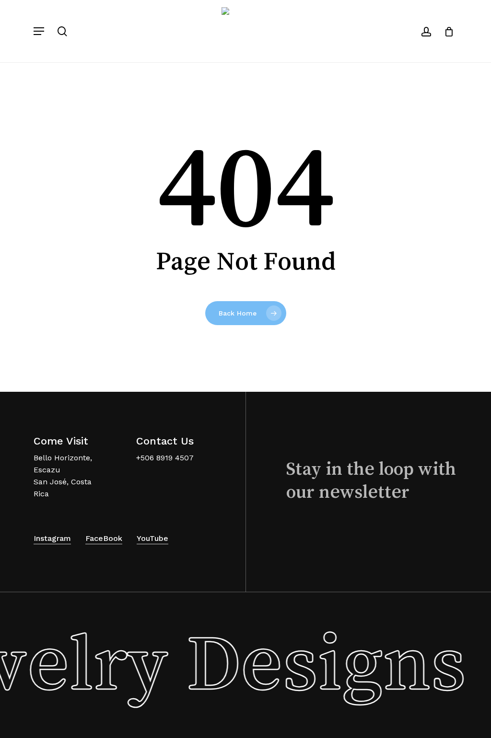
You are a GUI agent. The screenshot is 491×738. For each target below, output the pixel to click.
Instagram (52, 538)
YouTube (152, 538)
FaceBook (103, 538)
